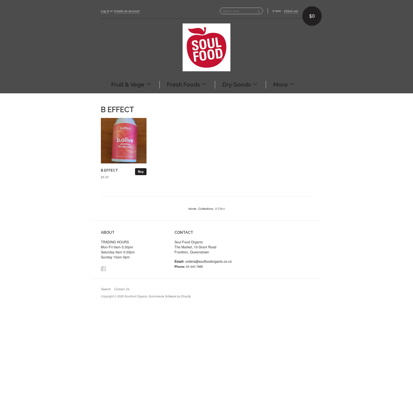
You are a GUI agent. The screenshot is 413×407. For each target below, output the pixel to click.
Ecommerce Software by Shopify (169, 296)
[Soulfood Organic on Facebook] (103, 268)
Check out (291, 11)
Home (192, 208)
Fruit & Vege (128, 84)
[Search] (259, 10)
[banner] (206, 47)
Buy (141, 171)
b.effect (109, 170)
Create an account (127, 11)
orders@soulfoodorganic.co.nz (208, 261)
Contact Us (122, 289)
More (281, 84)
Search (106, 289)
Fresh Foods (184, 84)
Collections (205, 208)
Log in (105, 11)
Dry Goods (237, 84)
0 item (277, 11)
